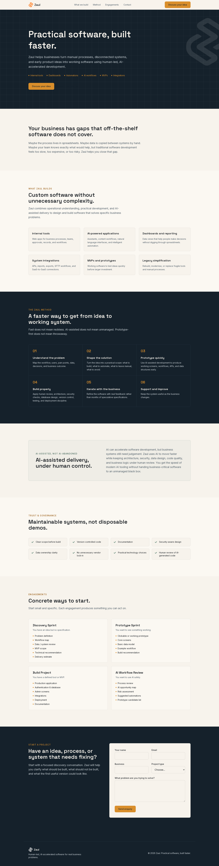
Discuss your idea (177, 4)
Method (97, 4)
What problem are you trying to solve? (134, 778)
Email (154, 750)
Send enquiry (125, 809)
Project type (158, 764)
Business (119, 764)
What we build (81, 4)
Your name (120, 750)
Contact (127, 4)
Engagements (112, 4)
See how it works (69, 86)
